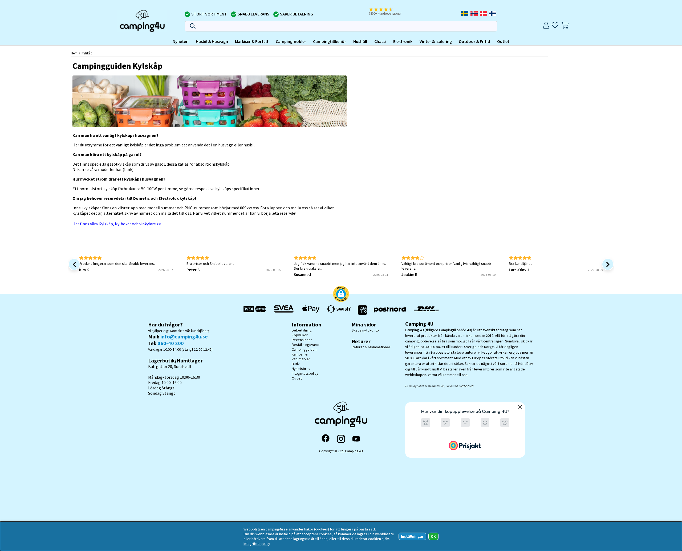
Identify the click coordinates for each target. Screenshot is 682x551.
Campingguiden (304, 349)
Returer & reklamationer (371, 347)
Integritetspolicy (305, 373)
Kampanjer (300, 354)
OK (433, 536)
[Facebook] (326, 438)
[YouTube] (356, 438)
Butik (296, 363)
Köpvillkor (300, 335)
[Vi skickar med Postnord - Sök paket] (390, 310)
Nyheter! (181, 41)
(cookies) (321, 529)
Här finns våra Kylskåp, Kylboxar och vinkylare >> (116, 223)
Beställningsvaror (306, 344)
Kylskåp (87, 53)
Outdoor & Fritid (474, 41)
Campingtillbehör (329, 41)
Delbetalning (302, 330)
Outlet (503, 41)
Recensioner (302, 339)
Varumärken (301, 359)
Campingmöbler (291, 41)
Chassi (380, 41)
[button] (389, 11)
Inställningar (412, 536)
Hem (74, 53)
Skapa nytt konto (365, 330)
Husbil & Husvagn (212, 41)
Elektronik (402, 41)
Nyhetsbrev (301, 368)
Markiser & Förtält (252, 41)
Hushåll (360, 41)
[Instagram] (341, 438)
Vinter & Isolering (436, 41)
